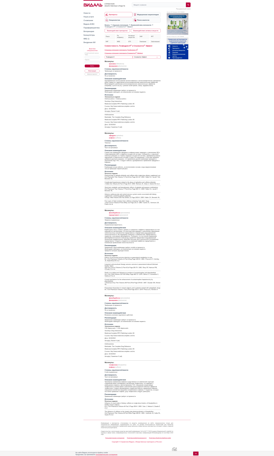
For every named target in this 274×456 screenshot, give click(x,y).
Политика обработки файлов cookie (160, 438)
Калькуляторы (89, 35)
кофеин (112, 138)
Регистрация (92, 71)
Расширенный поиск (183, 9)
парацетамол (114, 215)
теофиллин (113, 365)
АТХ (129, 41)
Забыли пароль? (92, 74)
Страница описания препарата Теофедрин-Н (121, 50)
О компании (88, 20)
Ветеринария (89, 31)
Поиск (108, 36)
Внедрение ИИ (89, 42)
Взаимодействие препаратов (117, 30)
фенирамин (113, 66)
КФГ (107, 41)
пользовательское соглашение (106, 454)
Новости (87, 13)
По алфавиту (120, 36)
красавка (112, 64)
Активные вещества (131, 36)
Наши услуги (89, 17)
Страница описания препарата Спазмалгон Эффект (124, 53)
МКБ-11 (86, 39)
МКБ (118, 41)
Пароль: (87, 59)
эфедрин (112, 135)
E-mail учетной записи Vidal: (92, 53)
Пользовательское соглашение (114, 438)
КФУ (141, 36)
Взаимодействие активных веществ (145, 30)
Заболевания (155, 41)
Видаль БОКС (89, 24)
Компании (143, 41)
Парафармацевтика (92, 28)
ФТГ (152, 36)
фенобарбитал (114, 213)
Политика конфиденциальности (137, 438)
